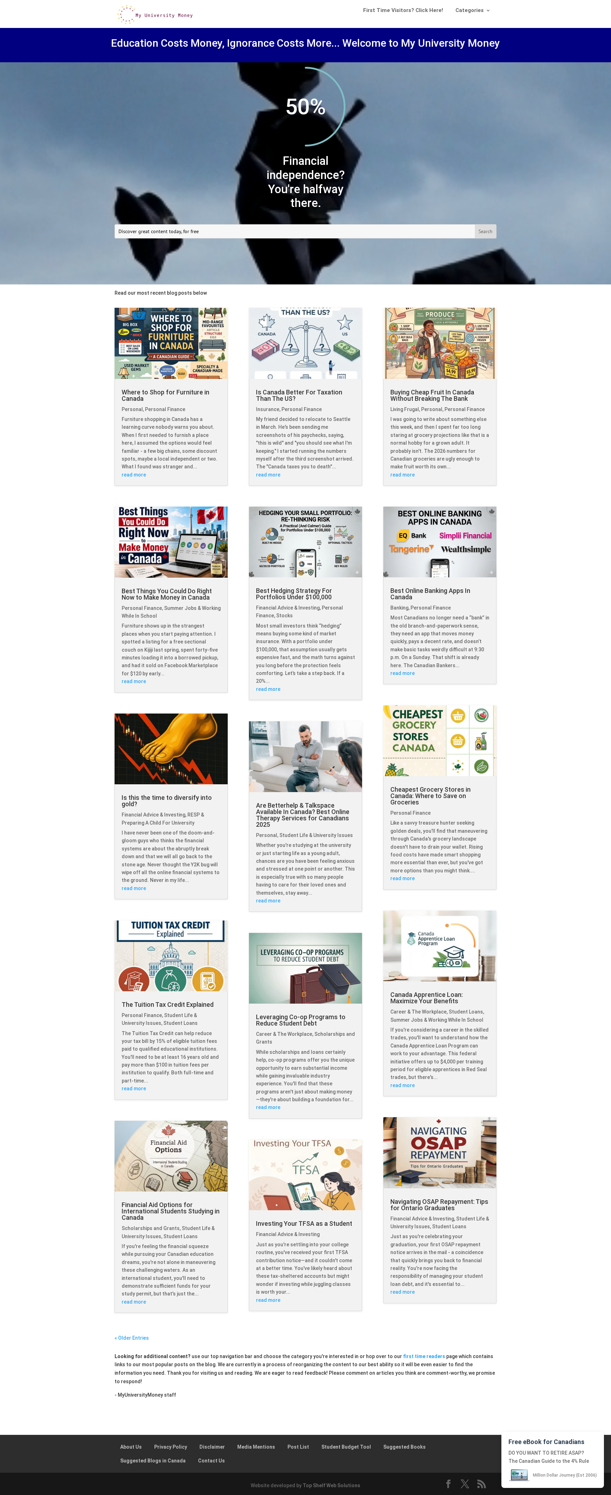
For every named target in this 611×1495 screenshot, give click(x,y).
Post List (298, 1447)
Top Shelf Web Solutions (331, 1485)
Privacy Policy (170, 1447)
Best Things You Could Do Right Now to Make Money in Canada (167, 594)
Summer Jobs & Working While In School (436, 1020)
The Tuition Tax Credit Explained (168, 1004)
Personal (132, 409)
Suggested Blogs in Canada (153, 1461)
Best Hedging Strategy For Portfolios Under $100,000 (294, 594)
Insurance (267, 409)
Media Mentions (256, 1447)
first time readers (424, 1356)
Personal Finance (165, 409)
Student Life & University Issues (316, 835)
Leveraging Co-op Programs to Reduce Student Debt (300, 1020)
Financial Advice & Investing (153, 815)
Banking (399, 608)
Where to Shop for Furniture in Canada (165, 395)
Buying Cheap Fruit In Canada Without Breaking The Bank (432, 395)
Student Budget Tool (346, 1447)
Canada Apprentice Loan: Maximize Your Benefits (426, 998)
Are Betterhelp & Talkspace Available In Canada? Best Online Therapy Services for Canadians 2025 (302, 815)
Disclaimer (212, 1447)
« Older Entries (132, 1338)
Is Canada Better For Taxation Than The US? (299, 395)
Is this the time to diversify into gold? (167, 801)
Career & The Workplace (284, 1034)
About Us (131, 1447)
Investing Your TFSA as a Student (304, 1223)
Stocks (284, 615)
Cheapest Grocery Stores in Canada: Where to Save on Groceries (430, 796)
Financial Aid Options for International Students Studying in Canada (171, 1211)
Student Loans (180, 1023)
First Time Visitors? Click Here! (403, 10)
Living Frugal (404, 409)
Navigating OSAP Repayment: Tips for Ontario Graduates (439, 1205)
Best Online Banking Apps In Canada (430, 594)
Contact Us (211, 1461)
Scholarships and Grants (151, 1228)
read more (134, 475)
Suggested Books (404, 1447)
